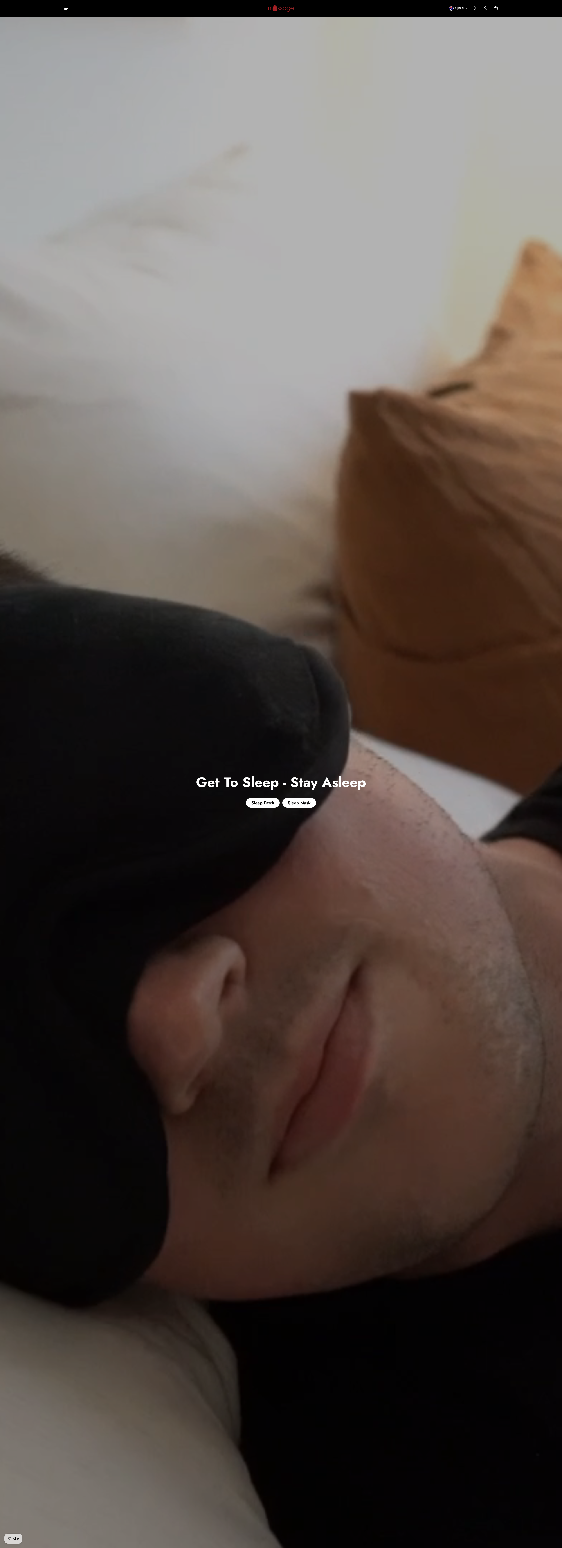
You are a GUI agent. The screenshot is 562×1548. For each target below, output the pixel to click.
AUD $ (459, 8)
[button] (474, 8)
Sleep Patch (262, 803)
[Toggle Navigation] (66, 8)
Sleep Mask (299, 803)
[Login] (485, 8)
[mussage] (281, 8)
